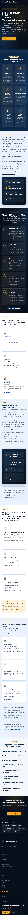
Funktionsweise (5, 854)
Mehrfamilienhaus (21, 828)
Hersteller (4, 885)
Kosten (3, 861)
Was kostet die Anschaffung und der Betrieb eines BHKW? (14, 783)
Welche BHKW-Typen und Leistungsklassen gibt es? (14, 765)
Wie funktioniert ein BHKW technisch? (14, 756)
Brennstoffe (4, 859)
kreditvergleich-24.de (9, 497)
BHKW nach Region (16, 825)
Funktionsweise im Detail (8, 172)
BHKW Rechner (19, 43)
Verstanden (5, 912)
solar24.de (16, 717)
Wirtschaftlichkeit (5, 864)
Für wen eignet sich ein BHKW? (14, 760)
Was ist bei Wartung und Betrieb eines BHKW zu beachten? (14, 789)
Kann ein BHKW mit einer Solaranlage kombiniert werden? (14, 777)
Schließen (14, 912)
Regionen (4, 887)
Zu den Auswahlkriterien (14, 813)
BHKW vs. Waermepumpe (8, 828)
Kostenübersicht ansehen (8, 445)
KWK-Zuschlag (17, 831)
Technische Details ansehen (14, 308)
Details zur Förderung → (9, 545)
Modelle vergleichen (7, 43)
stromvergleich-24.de (15, 729)
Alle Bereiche (4, 875)
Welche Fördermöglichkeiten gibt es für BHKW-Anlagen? (14, 771)
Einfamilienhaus (5, 878)
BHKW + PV (4, 882)
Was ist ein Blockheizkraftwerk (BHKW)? (14, 751)
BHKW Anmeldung (7, 831)
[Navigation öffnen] (25, 2)
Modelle (3, 857)
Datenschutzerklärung (6, 908)
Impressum (4, 901)
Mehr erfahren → (7, 347)
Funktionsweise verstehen (9, 38)
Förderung (4, 894)
